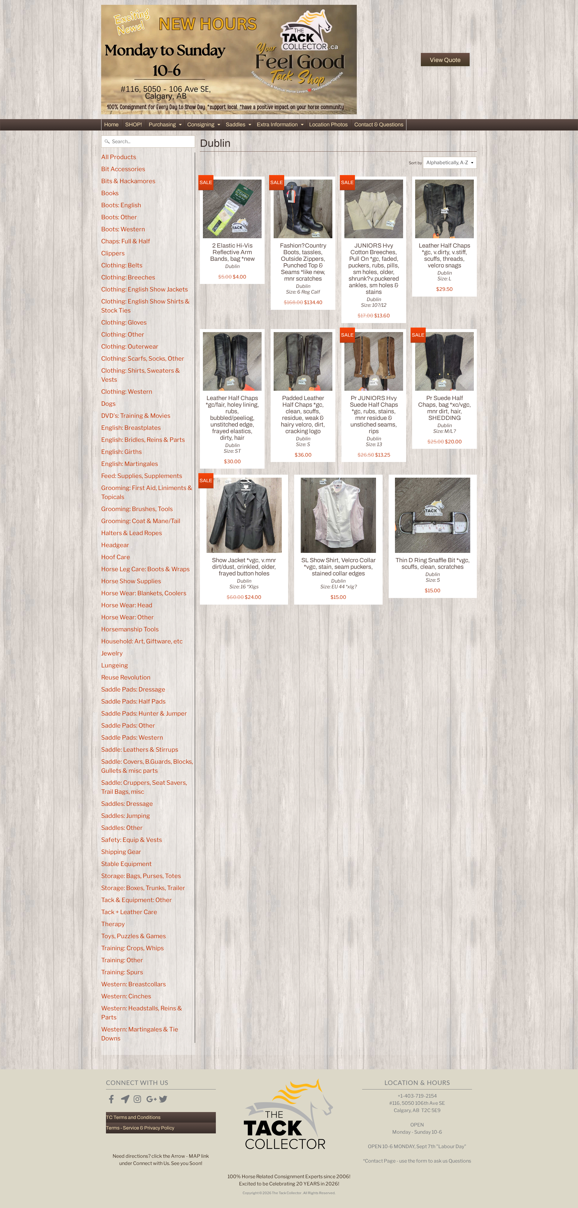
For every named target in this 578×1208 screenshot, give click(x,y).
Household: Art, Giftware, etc (142, 641)
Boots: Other (119, 217)
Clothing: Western (126, 391)
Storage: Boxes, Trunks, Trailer (143, 888)
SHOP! (133, 125)
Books (110, 193)
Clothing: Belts (121, 265)
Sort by (415, 163)
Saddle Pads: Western (132, 737)
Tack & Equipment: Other (136, 900)
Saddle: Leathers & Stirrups (139, 749)
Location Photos (328, 125)
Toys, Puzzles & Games (133, 936)
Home (111, 125)
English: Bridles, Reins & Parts (143, 439)
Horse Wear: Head (126, 605)
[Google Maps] (124, 1097)
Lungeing (114, 665)
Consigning (204, 126)
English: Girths (121, 451)
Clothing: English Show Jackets (144, 289)
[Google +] (149, 1097)
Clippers (113, 253)
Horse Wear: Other (127, 617)
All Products (118, 157)
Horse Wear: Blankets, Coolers (143, 593)
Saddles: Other (122, 827)
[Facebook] (111, 1097)
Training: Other (122, 960)
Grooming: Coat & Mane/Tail (140, 521)
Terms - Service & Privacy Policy (140, 1127)
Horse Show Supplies (131, 581)
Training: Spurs (122, 972)
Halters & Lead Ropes (131, 533)
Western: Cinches (126, 996)
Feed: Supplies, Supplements (141, 475)
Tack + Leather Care (129, 912)
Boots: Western (123, 229)
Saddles (239, 126)
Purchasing (166, 126)
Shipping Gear (121, 851)
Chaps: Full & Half (125, 241)
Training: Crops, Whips (132, 948)
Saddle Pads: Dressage (133, 689)
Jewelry (112, 653)
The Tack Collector (287, 1193)
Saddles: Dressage (127, 803)
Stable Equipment (126, 863)
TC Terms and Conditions (133, 1117)
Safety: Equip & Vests (131, 839)
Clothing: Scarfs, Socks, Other (142, 358)
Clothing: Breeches (128, 277)
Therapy (113, 924)
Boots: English (121, 205)
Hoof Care (115, 557)
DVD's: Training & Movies (135, 415)
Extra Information (281, 126)
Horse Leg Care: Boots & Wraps (145, 569)
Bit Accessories (123, 169)
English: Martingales (129, 463)
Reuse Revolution (126, 677)
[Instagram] (136, 1097)
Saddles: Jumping (125, 815)
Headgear (115, 545)
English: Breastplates (131, 427)
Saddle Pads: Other (128, 725)
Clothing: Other (122, 334)
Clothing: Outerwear (129, 346)
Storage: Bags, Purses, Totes (141, 876)
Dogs (108, 403)
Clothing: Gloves (124, 322)
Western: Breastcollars (133, 984)
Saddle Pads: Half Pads (133, 701)
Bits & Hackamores (128, 181)
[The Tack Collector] (229, 59)
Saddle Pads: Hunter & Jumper (144, 713)
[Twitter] (162, 1097)
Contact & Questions (378, 125)
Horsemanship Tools (130, 629)
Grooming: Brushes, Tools (137, 509)
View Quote (445, 60)
